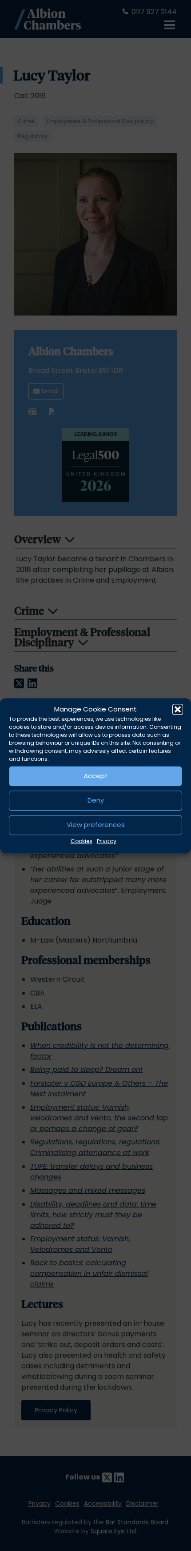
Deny (96, 800)
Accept (96, 775)
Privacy (106, 841)
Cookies (81, 841)
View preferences (96, 824)
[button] (177, 709)
